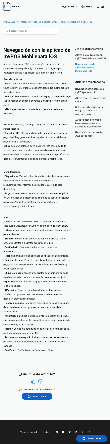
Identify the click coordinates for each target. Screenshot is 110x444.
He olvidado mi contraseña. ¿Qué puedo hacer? (88, 134)
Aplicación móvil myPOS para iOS (76, 22)
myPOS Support (10, 22)
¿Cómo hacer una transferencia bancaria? (90, 100)
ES (98, 7)
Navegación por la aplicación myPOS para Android (89, 91)
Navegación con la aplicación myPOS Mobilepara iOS (85, 67)
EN (102, 7)
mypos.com (68, 6)
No (40, 381)
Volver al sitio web (28, 432)
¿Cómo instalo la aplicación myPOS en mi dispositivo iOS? (90, 57)
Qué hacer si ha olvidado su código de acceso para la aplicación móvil (89, 110)
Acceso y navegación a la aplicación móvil (39, 22)
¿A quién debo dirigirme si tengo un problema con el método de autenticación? (88, 123)
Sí (33, 381)
